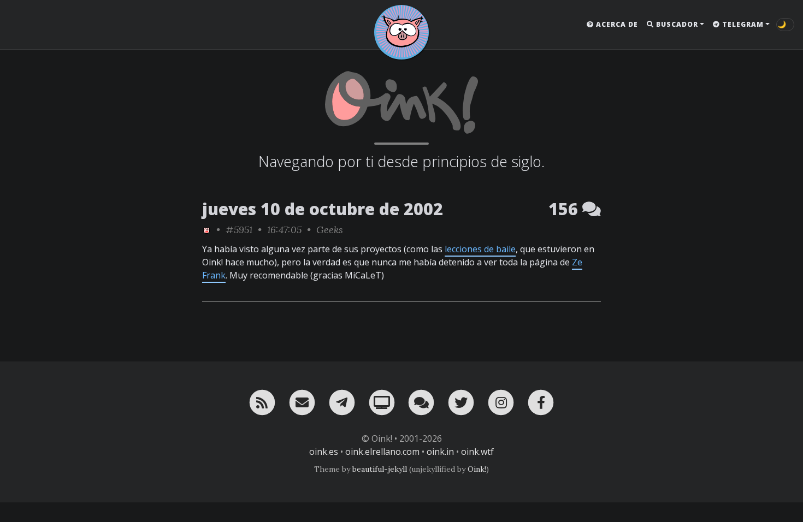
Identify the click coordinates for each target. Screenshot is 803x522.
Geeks (329, 229)
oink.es (323, 452)
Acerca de (616, 24)
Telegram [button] (742, 24)
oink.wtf (477, 452)
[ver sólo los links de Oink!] (206, 229)
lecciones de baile (480, 249)
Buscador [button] (676, 24)
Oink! (477, 469)
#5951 (239, 229)
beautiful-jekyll (379, 469)
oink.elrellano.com (382, 452)
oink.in (440, 452)
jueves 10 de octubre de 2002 (322, 209)
